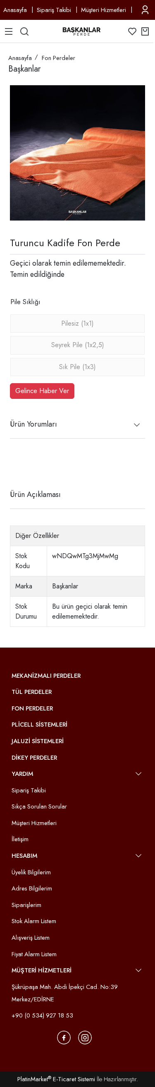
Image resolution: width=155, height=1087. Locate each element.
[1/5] (15, 464)
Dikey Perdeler (34, 757)
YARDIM (22, 773)
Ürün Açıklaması (35, 494)
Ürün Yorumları (33, 424)
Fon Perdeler (32, 708)
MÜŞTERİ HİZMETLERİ (42, 970)
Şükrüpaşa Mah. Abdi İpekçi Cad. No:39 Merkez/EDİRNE (65, 993)
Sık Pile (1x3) (77, 367)
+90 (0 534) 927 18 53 (42, 1015)
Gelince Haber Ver (42, 391)
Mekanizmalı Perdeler (46, 675)
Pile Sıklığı (25, 302)
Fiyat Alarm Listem (34, 954)
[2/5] (20, 464)
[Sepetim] (145, 31)
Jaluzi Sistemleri (38, 741)
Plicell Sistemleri (39, 724)
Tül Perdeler (32, 691)
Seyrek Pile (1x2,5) (77, 345)
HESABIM (24, 855)
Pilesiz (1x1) (77, 323)
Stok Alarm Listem (34, 921)
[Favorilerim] (132, 31)
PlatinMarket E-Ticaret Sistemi (56, 1079)
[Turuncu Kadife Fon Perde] (77, 153)
